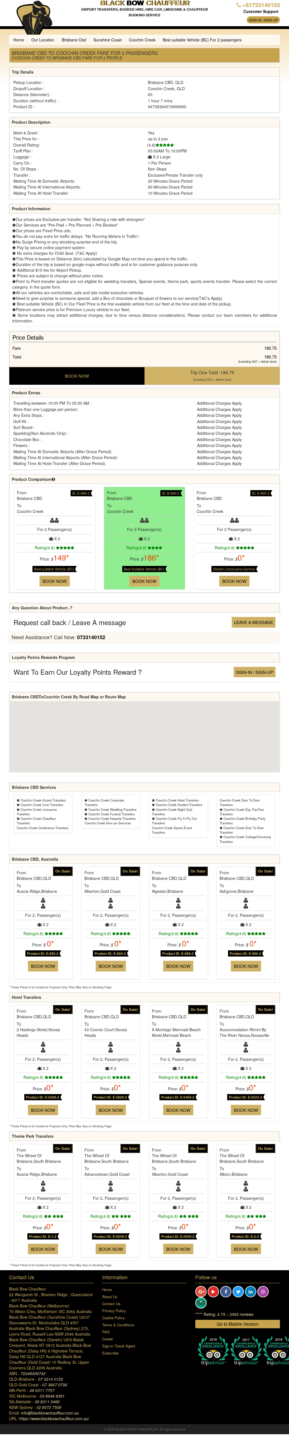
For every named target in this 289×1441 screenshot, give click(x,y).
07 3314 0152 (50, 1379)
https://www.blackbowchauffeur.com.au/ (54, 1418)
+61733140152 (261, 5)
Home (107, 1289)
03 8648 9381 (52, 1396)
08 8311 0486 (47, 1401)
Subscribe (110, 1353)
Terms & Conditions (118, 1324)
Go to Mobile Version (238, 1324)
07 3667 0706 (54, 1384)
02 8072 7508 (48, 1407)
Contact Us (111, 1303)
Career (107, 1339)
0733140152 (91, 637)
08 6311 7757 (42, 1390)
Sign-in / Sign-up (263, 19)
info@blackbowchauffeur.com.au (50, 1413)
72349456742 (33, 1373)
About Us (109, 1296)
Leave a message (253, 622)
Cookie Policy (113, 1317)
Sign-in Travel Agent (118, 1346)
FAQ (106, 1331)
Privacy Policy (114, 1310)
